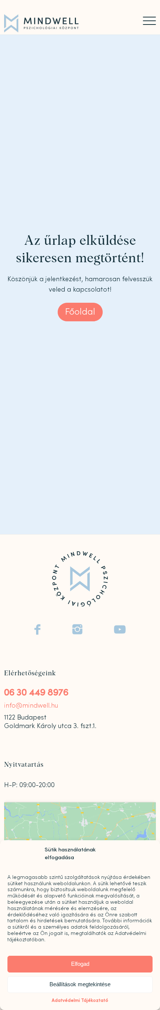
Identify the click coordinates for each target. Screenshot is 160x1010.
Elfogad (80, 964)
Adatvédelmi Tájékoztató (80, 1000)
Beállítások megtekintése (80, 984)
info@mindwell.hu (31, 705)
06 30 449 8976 (36, 692)
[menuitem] (145, 20)
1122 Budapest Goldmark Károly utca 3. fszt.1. (50, 722)
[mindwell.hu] (65, 23)
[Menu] (145, 20)
